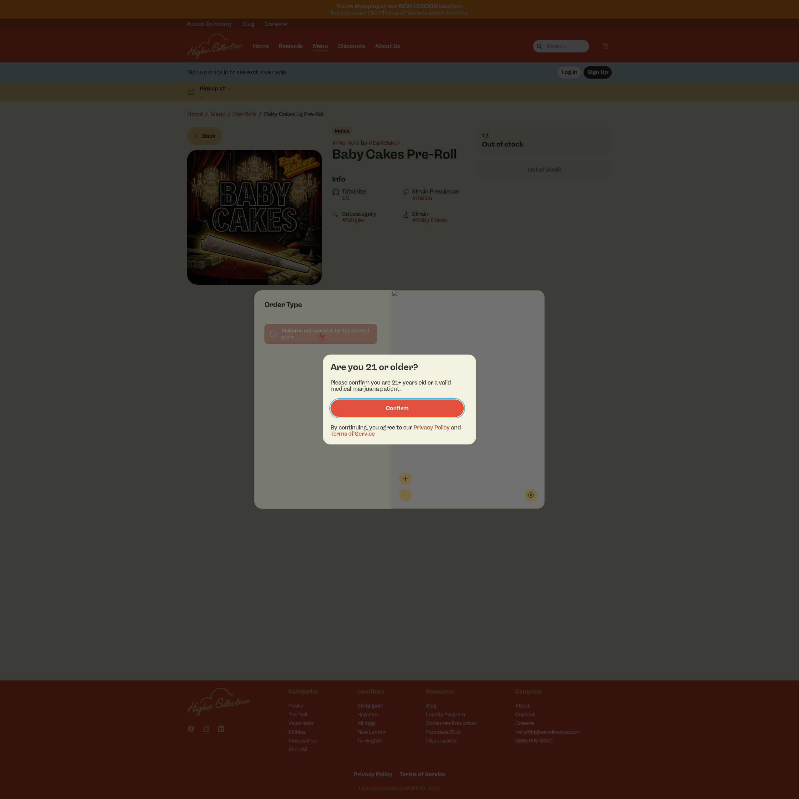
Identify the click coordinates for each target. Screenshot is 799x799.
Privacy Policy (432, 427)
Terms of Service (353, 433)
